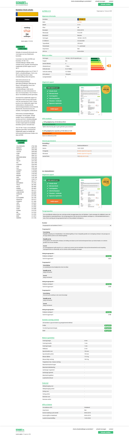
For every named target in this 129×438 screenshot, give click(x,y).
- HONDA (26, 188)
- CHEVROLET (26, 190)
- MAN (26, 216)
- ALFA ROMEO (26, 197)
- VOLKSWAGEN (26, 146)
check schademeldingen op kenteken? (81, 1)
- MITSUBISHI (26, 183)
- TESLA (26, 184)
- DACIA (26, 186)
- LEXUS (26, 207)
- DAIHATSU (26, 199)
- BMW (26, 159)
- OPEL (26, 155)
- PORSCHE (26, 194)
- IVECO (26, 205)
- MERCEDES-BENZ (26, 157)
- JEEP (26, 203)
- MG (26, 212)
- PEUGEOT (26, 149)
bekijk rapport (54, 109)
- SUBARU (26, 218)
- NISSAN (26, 175)
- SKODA (26, 173)
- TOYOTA (26, 151)
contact (111, 1)
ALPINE (79, 22)
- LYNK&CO (26, 201)
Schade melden (106, 4)
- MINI (26, 181)
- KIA (26, 162)
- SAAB (26, 208)
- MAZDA (26, 179)
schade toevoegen (100, 1)
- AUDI (26, 166)
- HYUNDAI (26, 170)
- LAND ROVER (26, 192)
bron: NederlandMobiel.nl (48, 171)
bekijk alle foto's (84, 156)
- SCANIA (26, 210)
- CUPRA (26, 214)
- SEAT (26, 177)
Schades (22, 3)
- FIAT (26, 168)
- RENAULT (26, 148)
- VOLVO (26, 161)
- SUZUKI (26, 172)
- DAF (26, 195)
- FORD (26, 153)
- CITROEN (26, 164)
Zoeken (27, 19)
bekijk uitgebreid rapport (84, 151)
